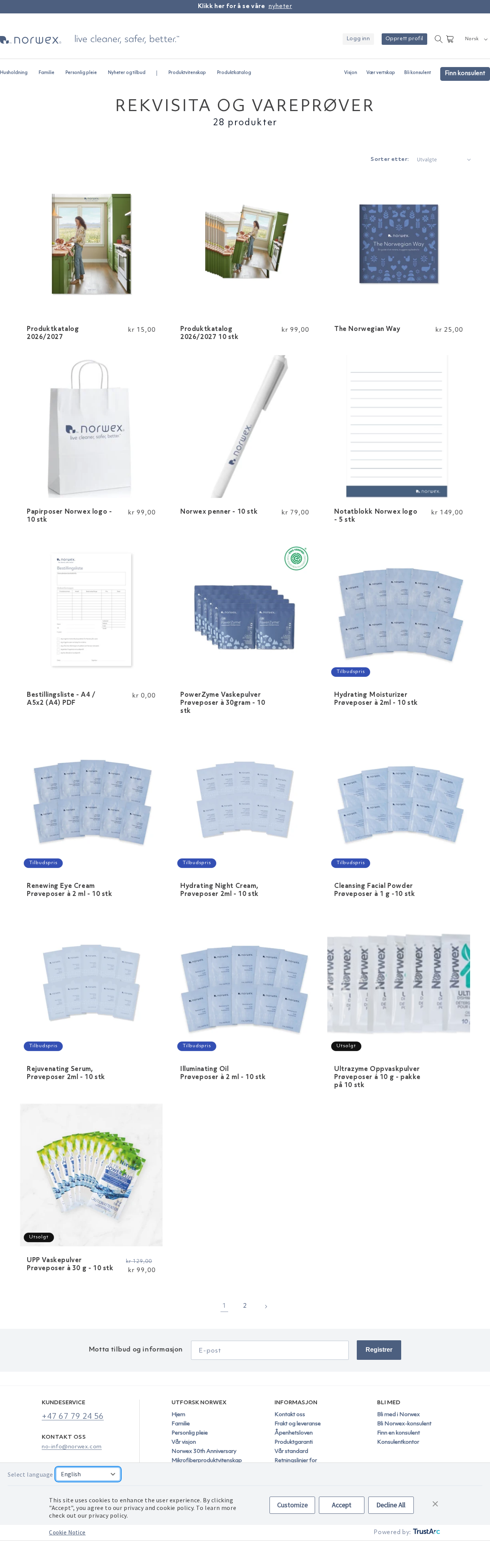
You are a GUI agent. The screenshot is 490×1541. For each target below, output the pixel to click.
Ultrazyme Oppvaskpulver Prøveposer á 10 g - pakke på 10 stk (377, 1077)
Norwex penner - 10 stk (219, 512)
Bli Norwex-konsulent (404, 1424)
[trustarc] (426, 1532)
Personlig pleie (190, 1433)
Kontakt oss (289, 1415)
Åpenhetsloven (293, 1433)
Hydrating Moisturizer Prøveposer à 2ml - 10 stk (376, 699)
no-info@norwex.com (72, 1447)
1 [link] (224, 1306)
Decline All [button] (390, 1504)
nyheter (280, 6)
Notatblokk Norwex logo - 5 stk (375, 516)
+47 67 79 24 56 (73, 1417)
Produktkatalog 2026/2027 (53, 333)
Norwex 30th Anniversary (204, 1451)
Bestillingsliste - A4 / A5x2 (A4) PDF (61, 699)
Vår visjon (184, 1442)
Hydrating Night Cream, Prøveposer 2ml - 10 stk (219, 890)
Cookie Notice (67, 1532)
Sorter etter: (390, 159)
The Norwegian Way (367, 329)
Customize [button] (292, 1504)
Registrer (379, 1349)
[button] (17, 69)
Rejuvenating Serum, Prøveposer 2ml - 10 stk (66, 1073)
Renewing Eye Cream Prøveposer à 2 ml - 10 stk (70, 890)
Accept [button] (341, 1504)
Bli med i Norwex (398, 1415)
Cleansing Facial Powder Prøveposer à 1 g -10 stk (374, 890)
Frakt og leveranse (297, 1424)
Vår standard (291, 1451)
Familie (181, 1424)
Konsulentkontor (398, 1442)
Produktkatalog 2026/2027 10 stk (209, 333)
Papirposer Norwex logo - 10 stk (69, 516)
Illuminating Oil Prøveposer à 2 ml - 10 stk (223, 1073)
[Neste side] (265, 1306)
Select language (30, 1474)
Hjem (178, 1415)
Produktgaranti (293, 1442)
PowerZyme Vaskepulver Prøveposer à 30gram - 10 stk (222, 703)
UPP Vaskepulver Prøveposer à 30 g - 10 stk (70, 1264)
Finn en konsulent (398, 1433)
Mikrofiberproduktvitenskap (207, 1461)
